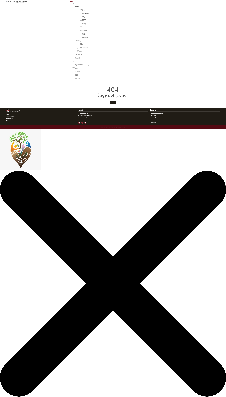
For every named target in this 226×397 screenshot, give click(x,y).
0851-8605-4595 (83, 115)
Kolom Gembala (77, 71)
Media (74, 72)
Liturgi (81, 26)
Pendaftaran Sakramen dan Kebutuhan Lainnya (82, 65)
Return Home (113, 102)
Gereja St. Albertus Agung (21, 1)
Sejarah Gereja (77, 57)
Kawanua (81, 44)
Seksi (78, 7)
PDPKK (81, 43)
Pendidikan (84, 19)
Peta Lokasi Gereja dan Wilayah (157, 113)
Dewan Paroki (77, 6)
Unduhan (76, 74)
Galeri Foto (76, 75)
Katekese (83, 12)
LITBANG (81, 27)
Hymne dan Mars (77, 58)
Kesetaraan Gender (85, 37)
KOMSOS (83, 10)
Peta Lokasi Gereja (78, 60)
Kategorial (79, 40)
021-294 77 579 (83, 113)
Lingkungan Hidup (85, 36)
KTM (80, 41)
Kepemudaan (84, 23)
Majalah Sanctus (77, 78)
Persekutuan (82, 20)
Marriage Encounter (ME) (84, 47)
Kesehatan (83, 17)
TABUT (78, 50)
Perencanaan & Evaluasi (84, 30)
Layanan (74, 61)
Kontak (74, 79)
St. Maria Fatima (79, 54)
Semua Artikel (153, 115)
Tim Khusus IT (79, 51)
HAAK (83, 16)
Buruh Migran (84, 34)
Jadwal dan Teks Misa (155, 117)
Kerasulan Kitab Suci (85, 13)
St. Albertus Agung (78, 55)
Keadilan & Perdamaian (83, 31)
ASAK (78, 48)
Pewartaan (81, 9)
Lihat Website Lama (154, 122)
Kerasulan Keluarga (85, 24)
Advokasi (83, 33)
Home (73, 3)
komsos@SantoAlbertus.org (85, 117)
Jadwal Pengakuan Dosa (79, 64)
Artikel (74, 67)
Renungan (76, 68)
